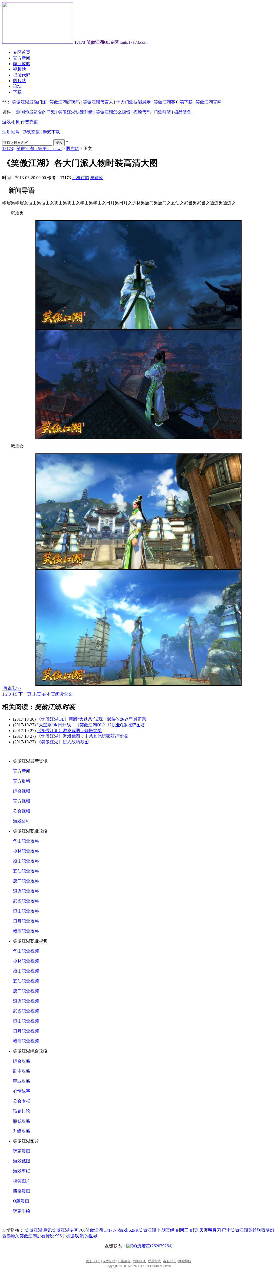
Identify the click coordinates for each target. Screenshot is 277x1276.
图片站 (19, 80)
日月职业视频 (26, 1031)
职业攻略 (21, 63)
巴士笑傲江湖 (235, 1230)
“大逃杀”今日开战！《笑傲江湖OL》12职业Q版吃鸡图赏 (91, 725)
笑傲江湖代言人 (98, 102)
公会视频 (21, 811)
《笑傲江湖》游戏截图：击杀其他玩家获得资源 (82, 736)
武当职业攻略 (26, 901)
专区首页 (21, 52)
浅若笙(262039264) (154, 1246)
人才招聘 (109, 1261)
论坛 (17, 86)
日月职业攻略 (26, 921)
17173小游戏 (116, 1230)
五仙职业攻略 (26, 871)
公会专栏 (21, 1101)
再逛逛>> (12, 688)
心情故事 (21, 1091)
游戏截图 (21, 1161)
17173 (7, 148)
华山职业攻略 (26, 841)
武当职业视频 (26, 1011)
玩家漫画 (21, 1151)
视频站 (19, 69)
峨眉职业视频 (26, 1041)
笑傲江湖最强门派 (29, 102)
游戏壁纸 (21, 1171)
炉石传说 (45, 1236)
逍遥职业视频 (26, 1001)
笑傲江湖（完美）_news (39, 148)
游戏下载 (51, 132)
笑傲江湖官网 (209, 102)
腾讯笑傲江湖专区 (60, 1230)
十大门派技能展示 (133, 102)
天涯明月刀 (210, 1230)
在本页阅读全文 (57, 694)
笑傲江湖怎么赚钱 (113, 112)
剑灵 (194, 1230)
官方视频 (21, 801)
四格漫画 (21, 1191)
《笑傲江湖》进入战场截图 (63, 742)
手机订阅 (80, 177)
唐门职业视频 (26, 991)
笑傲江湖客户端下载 (173, 102)
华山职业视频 (26, 951)
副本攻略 (21, 1071)
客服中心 (169, 1261)
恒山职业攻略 (26, 911)
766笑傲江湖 (91, 1230)
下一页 (24, 694)
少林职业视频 (26, 961)
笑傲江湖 (33, 1230)
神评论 (96, 177)
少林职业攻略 (26, 851)
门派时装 (162, 112)
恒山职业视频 (26, 1021)
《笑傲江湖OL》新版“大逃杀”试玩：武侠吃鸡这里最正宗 (91, 719)
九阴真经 (165, 1230)
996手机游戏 (67, 1236)
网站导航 (184, 1261)
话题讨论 (21, 1111)
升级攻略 (21, 1131)
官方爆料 (21, 781)
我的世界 (88, 1236)
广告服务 (124, 1261)
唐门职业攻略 (26, 881)
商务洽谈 (139, 1261)
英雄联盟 (256, 1230)
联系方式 (154, 1261)
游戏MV (21, 821)
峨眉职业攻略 (26, 931)
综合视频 (21, 791)
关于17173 (93, 1261)
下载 (17, 92)
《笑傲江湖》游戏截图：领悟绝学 (69, 730)
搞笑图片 (21, 1181)
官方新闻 (21, 58)
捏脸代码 (21, 75)
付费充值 (29, 122)
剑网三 (182, 1230)
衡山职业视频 (26, 971)
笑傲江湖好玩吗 (65, 102)
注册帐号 (10, 132)
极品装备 (182, 112)
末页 (36, 694)
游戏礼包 (10, 122)
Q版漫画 (21, 1201)
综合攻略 (21, 1061)
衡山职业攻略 (26, 861)
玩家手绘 (21, 1211)
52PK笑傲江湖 (142, 1230)
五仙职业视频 (26, 981)
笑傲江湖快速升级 (75, 112)
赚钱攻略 (21, 1121)
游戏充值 (31, 132)
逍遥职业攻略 (26, 891)
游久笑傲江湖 (24, 1236)
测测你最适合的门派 (35, 112)
